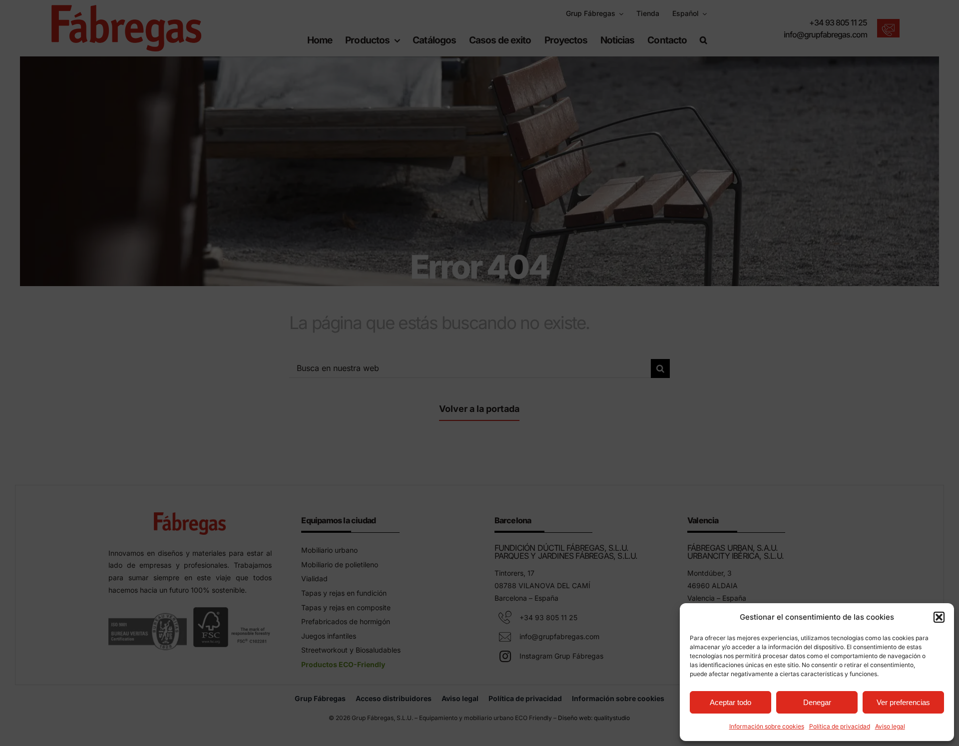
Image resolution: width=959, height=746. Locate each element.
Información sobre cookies (766, 726)
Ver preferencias (903, 702)
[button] (939, 617)
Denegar (817, 702)
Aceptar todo (730, 702)
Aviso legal (890, 726)
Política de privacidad (839, 726)
